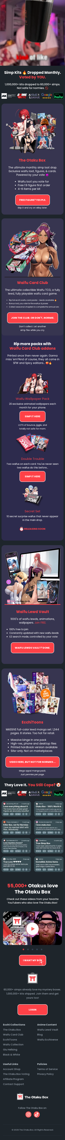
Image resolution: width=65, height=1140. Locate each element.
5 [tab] (41, 949)
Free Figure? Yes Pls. (32, 200)
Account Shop (11, 1069)
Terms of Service (47, 1069)
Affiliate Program (13, 1079)
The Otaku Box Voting (16, 1074)
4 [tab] (37, 949)
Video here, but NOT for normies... (32, 647)
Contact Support (13, 1084)
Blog (40, 1034)
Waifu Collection (13, 1044)
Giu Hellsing (10, 1049)
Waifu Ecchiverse (47, 1039)
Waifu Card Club (13, 1034)
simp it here (33, 416)
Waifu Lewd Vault (47, 1029)
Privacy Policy (45, 1074)
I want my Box (32, 960)
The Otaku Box (12, 1029)
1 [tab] (23, 949)
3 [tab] (32, 949)
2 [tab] (27, 949)
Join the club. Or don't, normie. (32, 317)
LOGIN (33, 1009)
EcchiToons (10, 1039)
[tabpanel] (32, 928)
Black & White (11, 1054)
